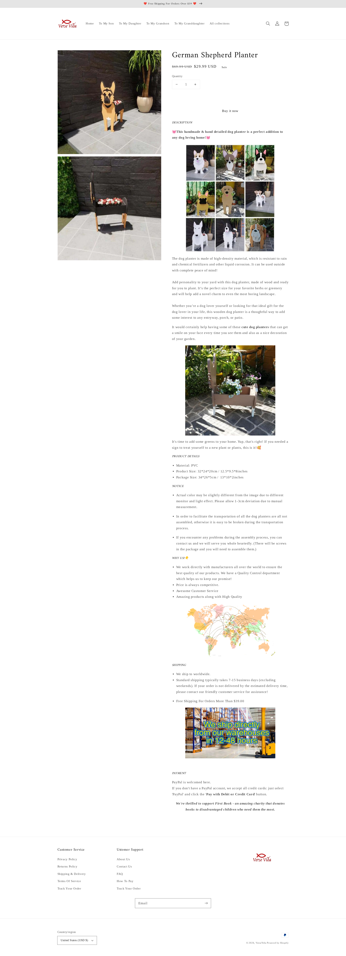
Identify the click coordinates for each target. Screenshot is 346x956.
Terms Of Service (69, 881)
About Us (123, 859)
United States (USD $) (74, 940)
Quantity (177, 76)
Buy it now (230, 111)
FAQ (120, 873)
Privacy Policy (67, 859)
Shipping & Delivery (71, 873)
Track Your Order (69, 888)
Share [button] (180, 820)
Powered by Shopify (278, 943)
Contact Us (124, 866)
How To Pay (125, 881)
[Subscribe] (206, 903)
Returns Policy (67, 866)
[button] (268, 23)
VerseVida (261, 943)
